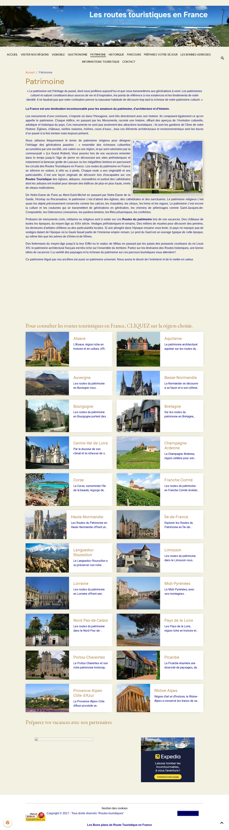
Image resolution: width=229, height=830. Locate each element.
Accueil (12, 54)
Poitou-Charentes (89, 657)
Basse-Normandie (180, 377)
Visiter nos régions (35, 54)
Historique (116, 54)
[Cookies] (8, 823)
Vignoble (58, 54)
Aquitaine (173, 338)
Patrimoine (98, 54)
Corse (78, 480)
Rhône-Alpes (165, 690)
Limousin (172, 550)
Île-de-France (176, 516)
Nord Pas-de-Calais (90, 620)
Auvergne (82, 377)
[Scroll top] (221, 822)
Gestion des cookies (115, 808)
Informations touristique (101, 62)
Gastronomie (77, 54)
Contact (128, 62)
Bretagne (172, 406)
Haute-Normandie (87, 516)
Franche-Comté (178, 480)
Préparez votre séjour (161, 54)
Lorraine (80, 583)
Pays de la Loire (178, 620)
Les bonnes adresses (196, 54)
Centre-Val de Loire (90, 443)
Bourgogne (83, 406)
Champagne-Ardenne (176, 445)
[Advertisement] (114, 292)
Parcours (134, 54)
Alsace (79, 338)
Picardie (171, 657)
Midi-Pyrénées (177, 583)
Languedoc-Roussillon (84, 552)
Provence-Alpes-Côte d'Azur (88, 693)
